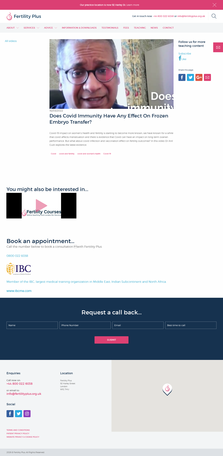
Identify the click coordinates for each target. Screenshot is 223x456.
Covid (53, 154)
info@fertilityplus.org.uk (191, 16)
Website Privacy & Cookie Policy (23, 437)
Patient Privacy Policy (18, 433)
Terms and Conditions (18, 430)
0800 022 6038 (17, 255)
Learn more (133, 4)
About (11, 27)
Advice (48, 27)
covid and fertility (66, 154)
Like (183, 59)
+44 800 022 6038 (163, 16)
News (154, 27)
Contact (168, 27)
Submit (111, 339)
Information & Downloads (79, 27)
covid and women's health (88, 154)
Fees (126, 27)
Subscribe (184, 53)
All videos (11, 41)
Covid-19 (107, 154)
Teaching (140, 27)
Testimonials (110, 27)
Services (29, 27)
